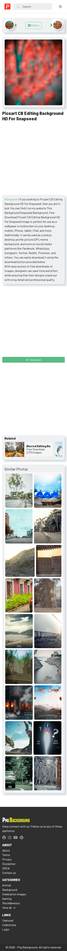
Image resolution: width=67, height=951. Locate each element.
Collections (9, 925)
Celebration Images (14, 894)
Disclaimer (8, 864)
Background (9, 889)
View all (7, 907)
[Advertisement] (33, 159)
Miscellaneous (11, 903)
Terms (6, 855)
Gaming (7, 898)
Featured (7, 920)
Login (5, 929)
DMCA (6, 868)
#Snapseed (11, 199)
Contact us (9, 872)
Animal (6, 885)
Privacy (7, 859)
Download (35, 359)
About (6, 850)
